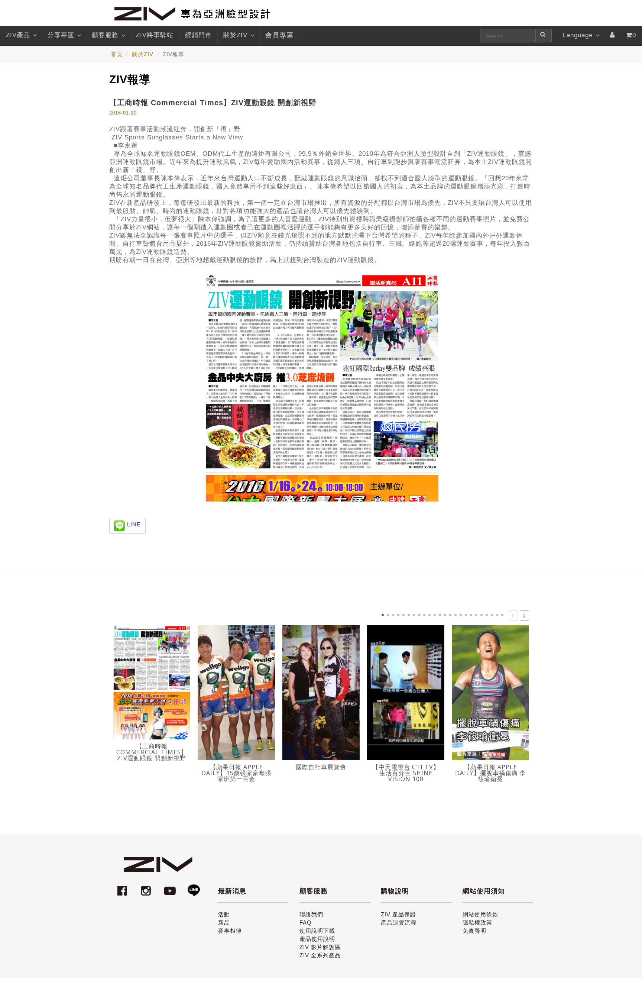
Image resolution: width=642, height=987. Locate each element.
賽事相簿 (230, 931)
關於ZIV (235, 35)
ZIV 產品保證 (398, 914)
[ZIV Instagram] (146, 887)
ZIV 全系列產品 (320, 955)
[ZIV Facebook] (123, 887)
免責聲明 (474, 931)
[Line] (193, 887)
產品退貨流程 (398, 922)
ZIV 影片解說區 (320, 947)
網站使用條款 (480, 914)
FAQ (305, 922)
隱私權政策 (477, 922)
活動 (224, 914)
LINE (134, 524)
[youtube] (170, 887)
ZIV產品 (18, 35)
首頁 (117, 54)
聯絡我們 (311, 914)
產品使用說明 (317, 939)
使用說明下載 (317, 931)
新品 (224, 922)
